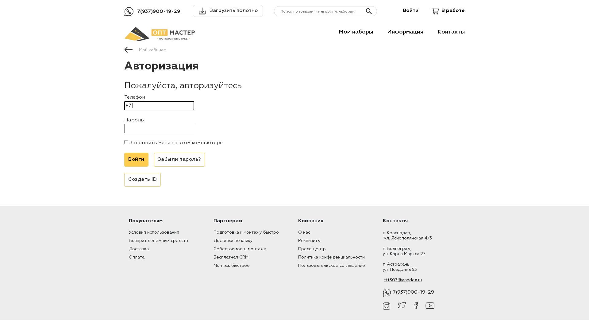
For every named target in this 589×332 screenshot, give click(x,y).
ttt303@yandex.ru (403, 280)
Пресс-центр (312, 249)
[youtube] (429, 306)
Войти (410, 10)
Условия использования (154, 232)
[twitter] (402, 306)
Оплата (136, 257)
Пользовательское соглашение (331, 265)
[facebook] (416, 306)
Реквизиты (309, 241)
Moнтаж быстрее (232, 265)
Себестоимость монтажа (240, 249)
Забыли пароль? (179, 159)
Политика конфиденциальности (331, 257)
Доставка (139, 249)
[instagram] (387, 306)
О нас (304, 232)
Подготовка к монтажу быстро (246, 232)
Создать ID (142, 179)
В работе (453, 10)
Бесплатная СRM (231, 257)
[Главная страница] (128, 49)
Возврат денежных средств (158, 241)
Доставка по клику (233, 241)
